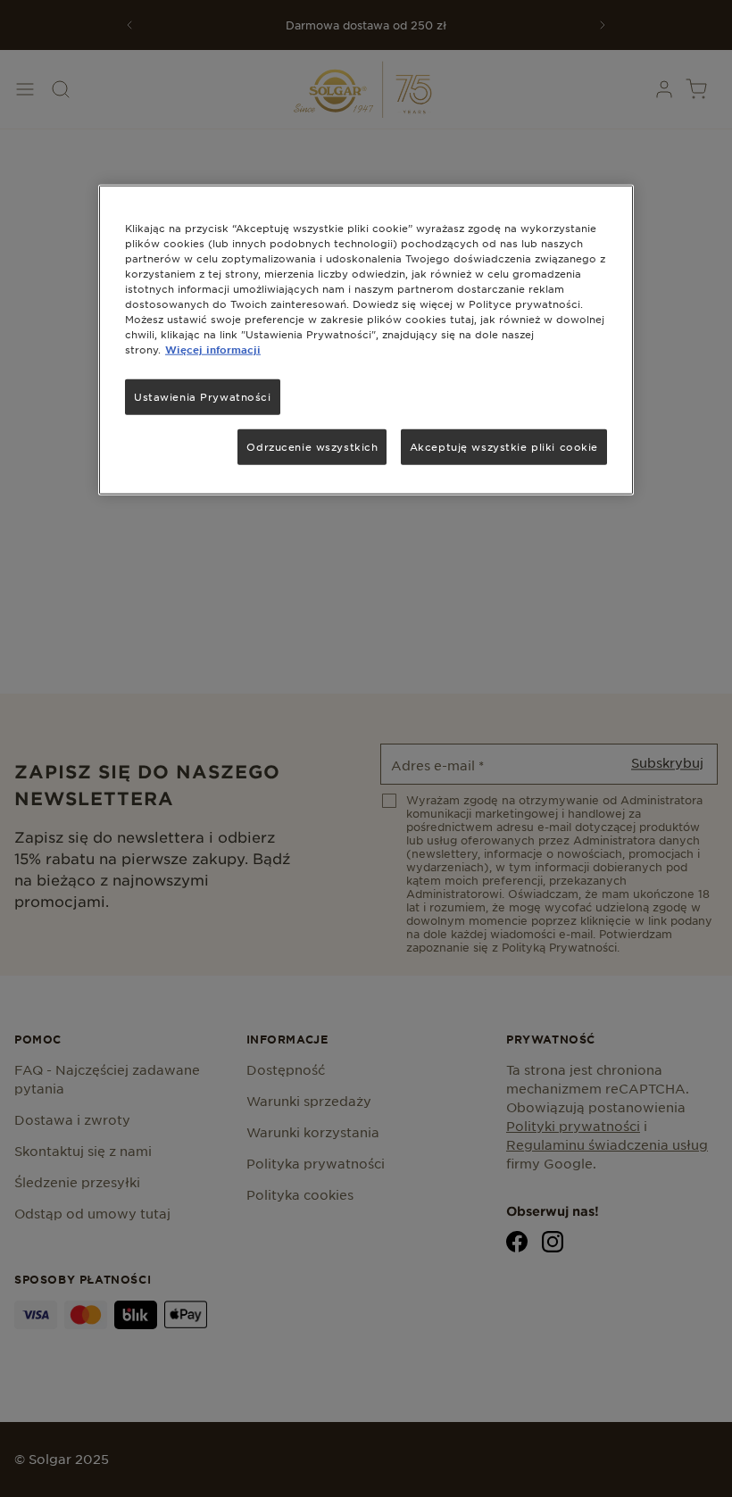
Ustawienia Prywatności (202, 396)
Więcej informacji (213, 349)
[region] (366, 339)
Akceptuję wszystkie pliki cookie (504, 446)
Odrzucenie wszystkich (312, 446)
